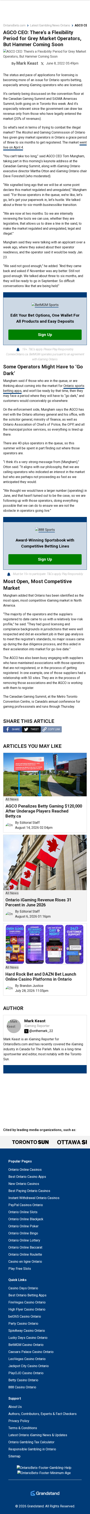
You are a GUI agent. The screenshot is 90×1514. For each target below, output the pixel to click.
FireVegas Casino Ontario (27, 1302)
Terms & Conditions (22, 1428)
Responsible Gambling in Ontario (32, 1449)
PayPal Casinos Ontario (25, 1205)
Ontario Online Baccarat (25, 1247)
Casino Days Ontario (23, 1288)
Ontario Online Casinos (25, 1170)
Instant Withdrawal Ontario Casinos (33, 1198)
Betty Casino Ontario (23, 1380)
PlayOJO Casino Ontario (26, 1373)
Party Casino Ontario (23, 1324)
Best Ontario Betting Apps (27, 1295)
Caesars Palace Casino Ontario (31, 1352)
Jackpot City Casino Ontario (28, 1366)
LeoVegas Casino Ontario (27, 1359)
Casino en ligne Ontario (25, 1262)
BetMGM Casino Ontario (26, 1345)
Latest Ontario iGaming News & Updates (37, 1435)
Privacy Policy (18, 1421)
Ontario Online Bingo (23, 1233)
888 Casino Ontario (22, 1387)
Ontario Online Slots (22, 1212)
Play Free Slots (19, 1269)
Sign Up (45, 334)
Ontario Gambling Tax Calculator (31, 1442)
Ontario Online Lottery (24, 1240)
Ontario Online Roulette (25, 1254)
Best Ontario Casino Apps (27, 1177)
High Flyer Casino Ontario (26, 1309)
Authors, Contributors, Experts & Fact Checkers (42, 1414)
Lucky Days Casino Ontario (28, 1338)
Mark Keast (27, 63)
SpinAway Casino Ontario (26, 1331)
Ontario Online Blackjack (25, 1219)
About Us (15, 1407)
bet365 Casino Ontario (24, 1316)
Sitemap (14, 1456)
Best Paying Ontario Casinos (29, 1191)
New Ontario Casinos (23, 1184)
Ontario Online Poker (23, 1226)
